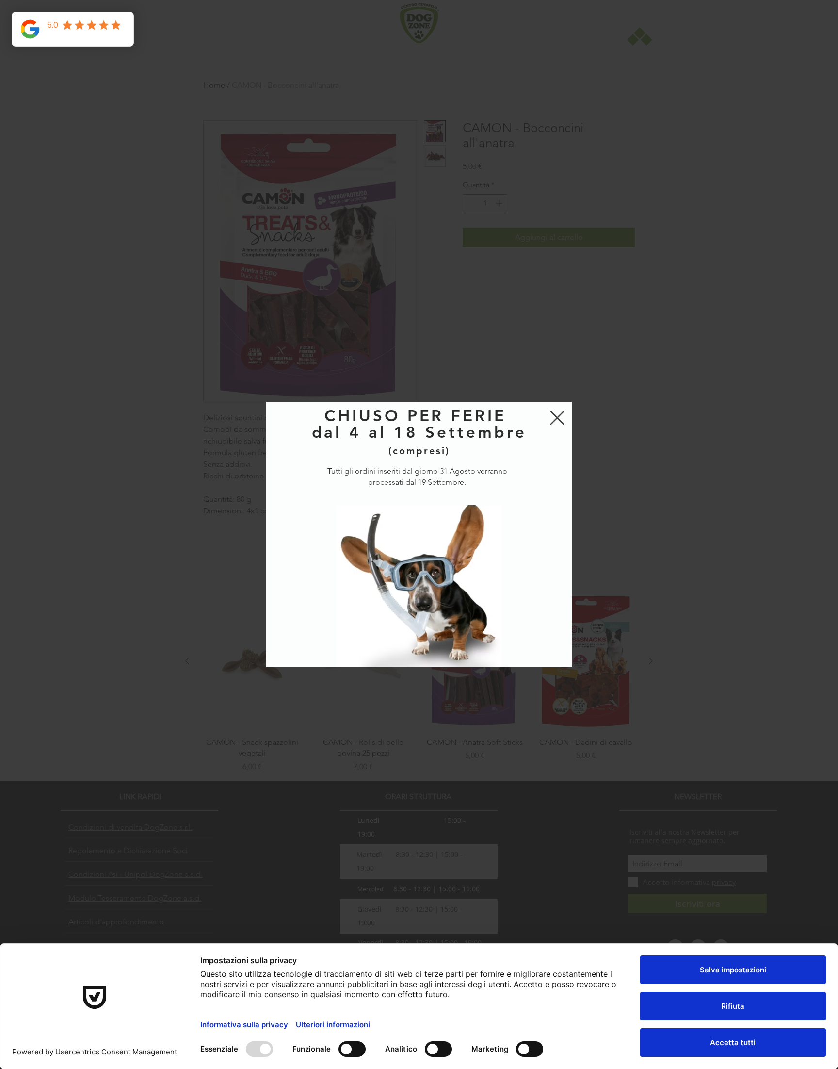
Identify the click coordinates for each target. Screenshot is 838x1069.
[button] (557, 418)
